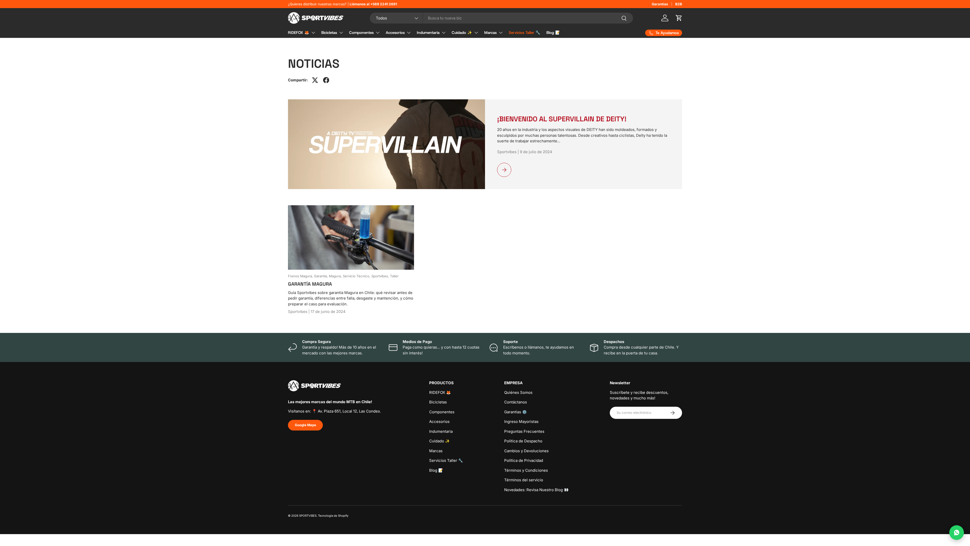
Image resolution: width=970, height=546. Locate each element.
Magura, (336, 276)
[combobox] (501, 18)
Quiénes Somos (518, 392)
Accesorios (395, 32)
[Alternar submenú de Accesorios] (409, 33)
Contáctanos (515, 402)
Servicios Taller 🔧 (524, 32)
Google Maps (305, 425)
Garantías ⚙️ (515, 412)
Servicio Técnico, (357, 276)
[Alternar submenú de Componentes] (378, 33)
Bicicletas (329, 32)
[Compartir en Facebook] (326, 80)
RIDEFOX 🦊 (298, 32)
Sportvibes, (380, 276)
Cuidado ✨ (462, 32)
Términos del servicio (523, 479)
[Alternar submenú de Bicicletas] (341, 33)
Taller (394, 276)
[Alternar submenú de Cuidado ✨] (476, 33)
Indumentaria (428, 32)
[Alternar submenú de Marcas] (501, 33)
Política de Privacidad (523, 460)
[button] (679, 18)
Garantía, (321, 276)
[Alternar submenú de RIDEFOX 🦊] (313, 33)
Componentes (361, 32)
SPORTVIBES (308, 515)
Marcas (490, 32)
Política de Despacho (523, 441)
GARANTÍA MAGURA (310, 284)
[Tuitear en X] (315, 80)
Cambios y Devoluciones (526, 450)
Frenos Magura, (301, 276)
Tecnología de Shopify (333, 515)
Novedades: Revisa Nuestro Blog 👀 (536, 489)
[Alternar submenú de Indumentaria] (444, 33)
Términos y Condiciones (526, 470)
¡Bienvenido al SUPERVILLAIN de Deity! (561, 119)
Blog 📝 (553, 32)
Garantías (660, 4)
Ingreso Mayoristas (521, 421)
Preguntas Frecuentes (524, 431)
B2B (678, 4)
